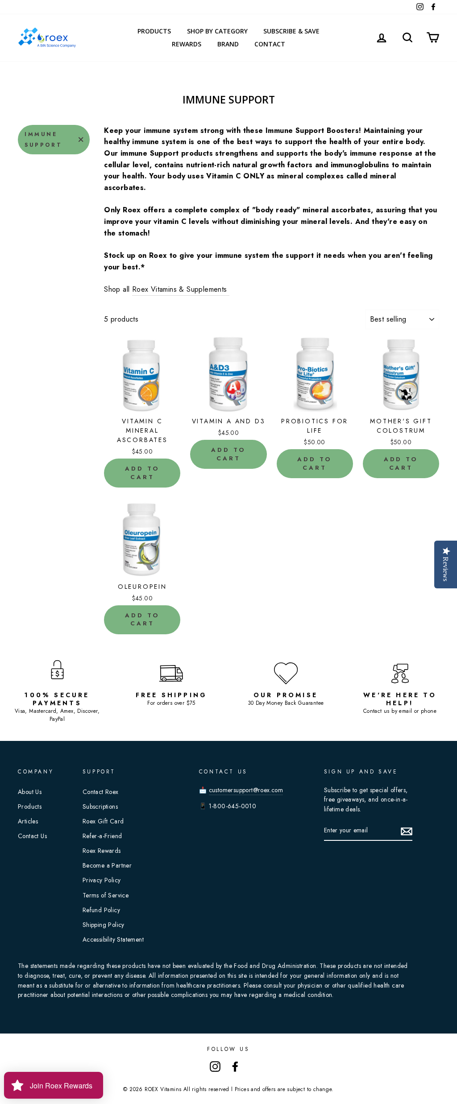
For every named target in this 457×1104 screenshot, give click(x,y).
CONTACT (269, 44)
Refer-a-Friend (102, 835)
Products (154, 31)
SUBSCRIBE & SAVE (291, 31)
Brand (228, 44)
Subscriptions (100, 806)
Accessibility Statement (113, 939)
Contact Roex (101, 791)
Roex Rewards (102, 850)
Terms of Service (106, 895)
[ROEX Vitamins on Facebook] (235, 1066)
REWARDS (186, 44)
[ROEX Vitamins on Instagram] (215, 1066)
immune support (43, 139)
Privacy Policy (102, 880)
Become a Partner (107, 865)
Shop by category (217, 31)
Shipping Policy (104, 924)
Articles (28, 821)
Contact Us (32, 835)
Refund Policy (101, 910)
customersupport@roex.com (246, 790)
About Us (30, 791)
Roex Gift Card (103, 821)
